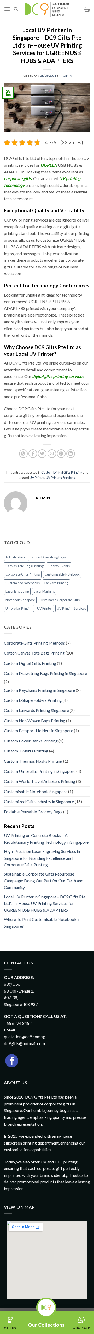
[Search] (16, 9)
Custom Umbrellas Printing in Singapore (39, 771)
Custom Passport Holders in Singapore (38, 730)
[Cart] (87, 9)
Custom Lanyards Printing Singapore (36, 710)
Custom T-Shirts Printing (26, 750)
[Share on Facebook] (32, 453)
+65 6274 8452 (18, 1023)
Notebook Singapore (20, 600)
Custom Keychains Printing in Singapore (39, 690)
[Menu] (7, 9)
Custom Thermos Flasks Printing (33, 760)
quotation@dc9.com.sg (24, 1036)
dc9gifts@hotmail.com (24, 1043)
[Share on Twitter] (42, 453)
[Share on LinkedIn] (70, 453)
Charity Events (59, 566)
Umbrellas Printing (18, 608)
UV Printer (37, 478)
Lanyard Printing (56, 583)
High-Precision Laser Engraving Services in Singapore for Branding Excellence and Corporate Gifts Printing (42, 858)
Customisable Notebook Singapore (35, 791)
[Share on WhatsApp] (23, 453)
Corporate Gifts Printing (22, 574)
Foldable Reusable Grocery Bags (33, 811)
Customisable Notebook (62, 574)
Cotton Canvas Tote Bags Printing (34, 652)
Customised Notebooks (22, 583)
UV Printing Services (60, 478)
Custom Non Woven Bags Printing (34, 720)
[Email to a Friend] (52, 453)
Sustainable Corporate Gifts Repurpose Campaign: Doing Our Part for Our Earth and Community (43, 880)
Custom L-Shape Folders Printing (33, 700)
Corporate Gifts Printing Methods (34, 642)
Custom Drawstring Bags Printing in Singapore (45, 673)
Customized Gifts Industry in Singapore (39, 801)
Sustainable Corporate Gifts (60, 600)
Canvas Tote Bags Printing (24, 566)
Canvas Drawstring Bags (48, 557)
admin (67, 75)
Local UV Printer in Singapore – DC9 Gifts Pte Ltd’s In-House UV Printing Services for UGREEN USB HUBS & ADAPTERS (44, 903)
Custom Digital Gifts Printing (61, 472)
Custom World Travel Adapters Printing (39, 781)
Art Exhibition (15, 557)
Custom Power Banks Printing (31, 740)
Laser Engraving (17, 591)
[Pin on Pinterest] (61, 453)
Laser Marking (44, 591)
